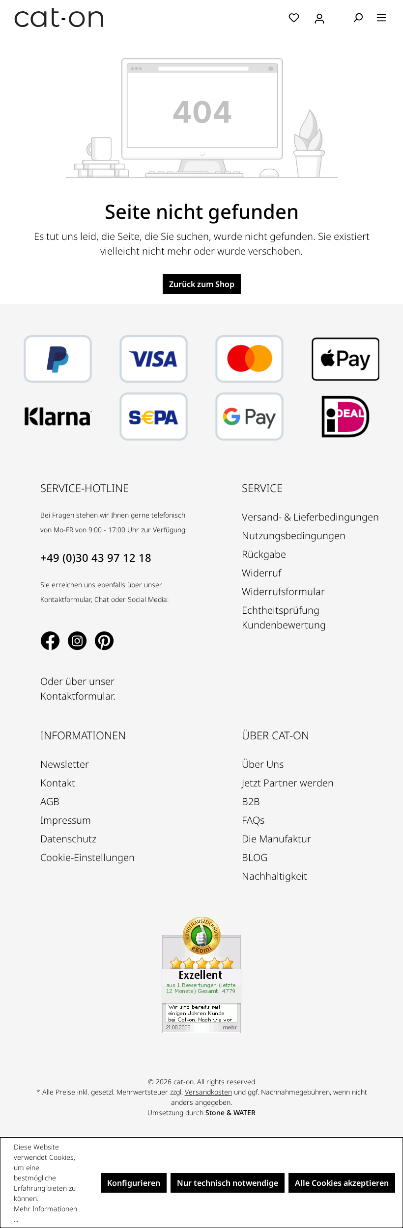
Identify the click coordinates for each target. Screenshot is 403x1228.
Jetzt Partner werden (288, 782)
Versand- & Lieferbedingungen (310, 516)
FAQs (253, 820)
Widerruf (261, 572)
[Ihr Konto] (319, 17)
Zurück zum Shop (201, 284)
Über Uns (263, 764)
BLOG (254, 857)
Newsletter (64, 764)
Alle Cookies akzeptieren (342, 1182)
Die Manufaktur (276, 838)
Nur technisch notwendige (227, 1182)
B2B (251, 801)
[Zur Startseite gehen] (59, 17)
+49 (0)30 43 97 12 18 (95, 557)
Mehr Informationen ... (45, 1214)
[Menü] (381, 17)
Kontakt (57, 782)
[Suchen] (358, 17)
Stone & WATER (230, 1112)
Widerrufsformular (283, 591)
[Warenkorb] (339, 18)
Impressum (65, 820)
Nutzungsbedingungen (293, 535)
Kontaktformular (76, 696)
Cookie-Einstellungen (87, 857)
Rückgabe (264, 554)
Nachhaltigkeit (274, 876)
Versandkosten (208, 1092)
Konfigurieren (133, 1182)
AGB (49, 801)
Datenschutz (68, 838)
